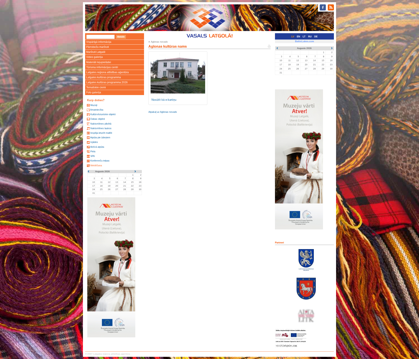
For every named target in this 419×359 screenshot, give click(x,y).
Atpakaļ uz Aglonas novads (162, 112)
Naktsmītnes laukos (101, 128)
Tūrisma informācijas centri (102, 67)
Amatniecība (96, 109)
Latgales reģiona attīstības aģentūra (107, 72)
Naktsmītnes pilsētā (100, 123)
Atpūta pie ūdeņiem (100, 137)
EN (298, 36)
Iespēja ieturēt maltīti (101, 133)
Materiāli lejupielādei (98, 62)
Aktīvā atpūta (97, 147)
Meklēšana (96, 165)
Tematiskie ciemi (96, 87)
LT (304, 36)
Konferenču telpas (100, 160)
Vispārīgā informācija (98, 41)
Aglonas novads (159, 41)
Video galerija (94, 57)
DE (316, 36)
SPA (92, 156)
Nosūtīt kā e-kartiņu (163, 99)
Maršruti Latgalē (95, 52)
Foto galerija (93, 92)
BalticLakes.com (304, 41)
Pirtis (93, 151)
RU (310, 36)
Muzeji (93, 105)
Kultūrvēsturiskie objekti (102, 114)
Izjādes (94, 142)
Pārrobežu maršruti (97, 47)
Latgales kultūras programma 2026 (107, 82)
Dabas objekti (97, 119)
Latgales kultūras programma (103, 77)
